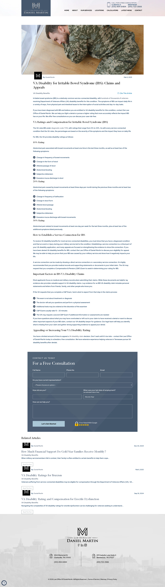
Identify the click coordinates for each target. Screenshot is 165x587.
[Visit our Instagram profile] (86, 546)
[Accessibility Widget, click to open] (4, 583)
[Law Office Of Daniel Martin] (36, 13)
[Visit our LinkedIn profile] (82, 546)
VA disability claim (76, 336)
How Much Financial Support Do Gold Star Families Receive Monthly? (63, 451)
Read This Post (27, 464)
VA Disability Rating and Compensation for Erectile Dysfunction (60, 499)
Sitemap (103, 579)
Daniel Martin (50, 77)
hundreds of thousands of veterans (114, 98)
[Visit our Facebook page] (79, 546)
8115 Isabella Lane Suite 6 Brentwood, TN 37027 (106, 556)
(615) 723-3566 (135, 7)
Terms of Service (93, 579)
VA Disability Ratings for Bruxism (41, 475)
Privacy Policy (112, 579)
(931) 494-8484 (119, 7)
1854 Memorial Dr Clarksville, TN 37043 (62, 556)
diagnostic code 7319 (59, 128)
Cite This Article (126, 93)
